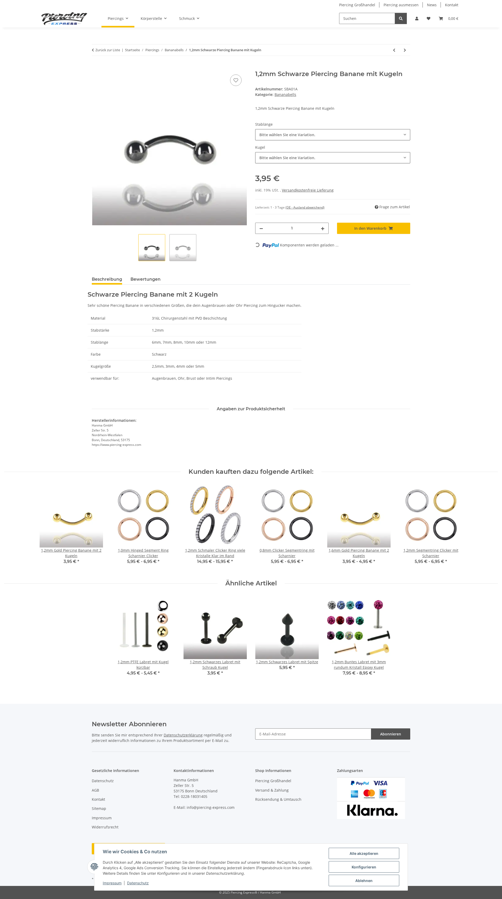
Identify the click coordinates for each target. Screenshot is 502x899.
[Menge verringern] (261, 228)
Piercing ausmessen (401, 4)
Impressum (112, 883)
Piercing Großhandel (357, 4)
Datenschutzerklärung (183, 735)
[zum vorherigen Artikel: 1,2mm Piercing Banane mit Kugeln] (394, 50)
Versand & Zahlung (272, 790)
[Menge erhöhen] (322, 228)
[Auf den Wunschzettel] (236, 80)
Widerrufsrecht (105, 827)
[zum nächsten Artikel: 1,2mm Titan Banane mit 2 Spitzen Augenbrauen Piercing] (405, 50)
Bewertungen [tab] (145, 279)
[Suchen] (401, 18)
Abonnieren (390, 733)
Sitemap (99, 808)
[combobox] (332, 134)
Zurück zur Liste (107, 50)
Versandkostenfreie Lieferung (308, 190)
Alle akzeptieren (364, 853)
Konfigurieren (364, 867)
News (432, 4)
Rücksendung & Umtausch (278, 799)
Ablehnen (364, 880)
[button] (417, 18)
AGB (95, 790)
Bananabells (285, 94)
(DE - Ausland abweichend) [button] (305, 207)
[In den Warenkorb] (96, 67)
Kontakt (451, 4)
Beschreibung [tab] (107, 279)
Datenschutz (138, 883)
